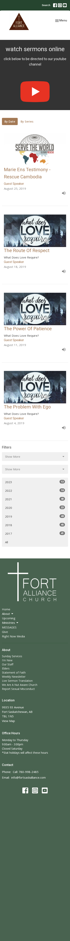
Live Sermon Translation (17, 681)
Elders (6, 668)
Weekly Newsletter (13, 676)
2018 (34, 525)
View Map (8, 721)
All (6, 542)
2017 (34, 533)
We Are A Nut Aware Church (19, 685)
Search (46, 5)
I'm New (7, 660)
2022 (34, 490)
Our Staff (7, 664)
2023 (34, 482)
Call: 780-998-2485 (25, 772)
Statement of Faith (14, 672)
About (6, 614)
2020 (34, 508)
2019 (34, 516)
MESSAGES (9, 627)
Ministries (8, 623)
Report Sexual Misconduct (18, 689)
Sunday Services (12, 656)
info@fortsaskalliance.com (28, 777)
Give (5, 632)
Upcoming (8, 618)
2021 (34, 499)
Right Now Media (13, 636)
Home (6, 609)
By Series (27, 121)
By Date (9, 121)
